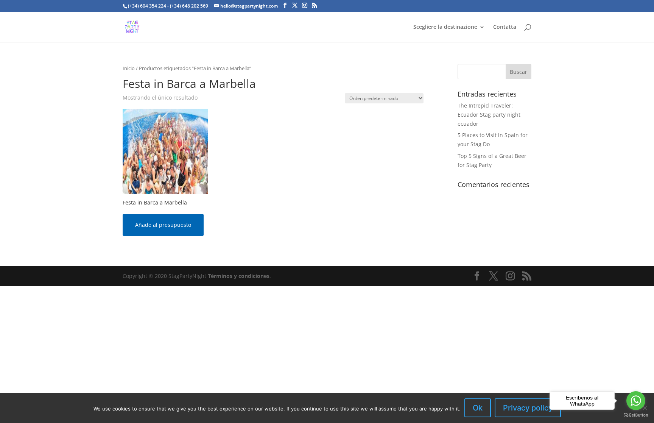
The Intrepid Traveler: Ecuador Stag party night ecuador (489, 114)
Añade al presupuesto (163, 224)
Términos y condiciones (238, 275)
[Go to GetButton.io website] (636, 415)
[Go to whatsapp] (635, 400)
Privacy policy (528, 407)
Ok (478, 407)
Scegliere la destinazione (445, 27)
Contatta (504, 27)
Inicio (129, 68)
